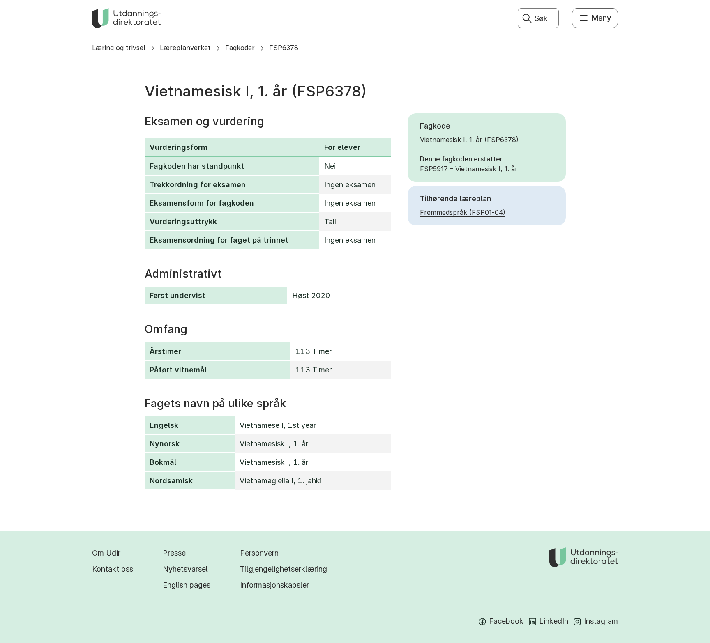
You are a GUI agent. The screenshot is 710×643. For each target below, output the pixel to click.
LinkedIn (553, 621)
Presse (174, 553)
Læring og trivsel (118, 48)
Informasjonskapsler (274, 585)
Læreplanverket (185, 48)
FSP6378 (283, 48)
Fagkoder (240, 48)
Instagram (601, 621)
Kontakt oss (112, 569)
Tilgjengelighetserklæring (283, 569)
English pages (186, 585)
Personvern (259, 553)
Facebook (506, 621)
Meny (601, 18)
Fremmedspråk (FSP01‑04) (462, 212)
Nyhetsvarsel (185, 569)
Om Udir (106, 553)
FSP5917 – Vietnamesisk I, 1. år (469, 169)
